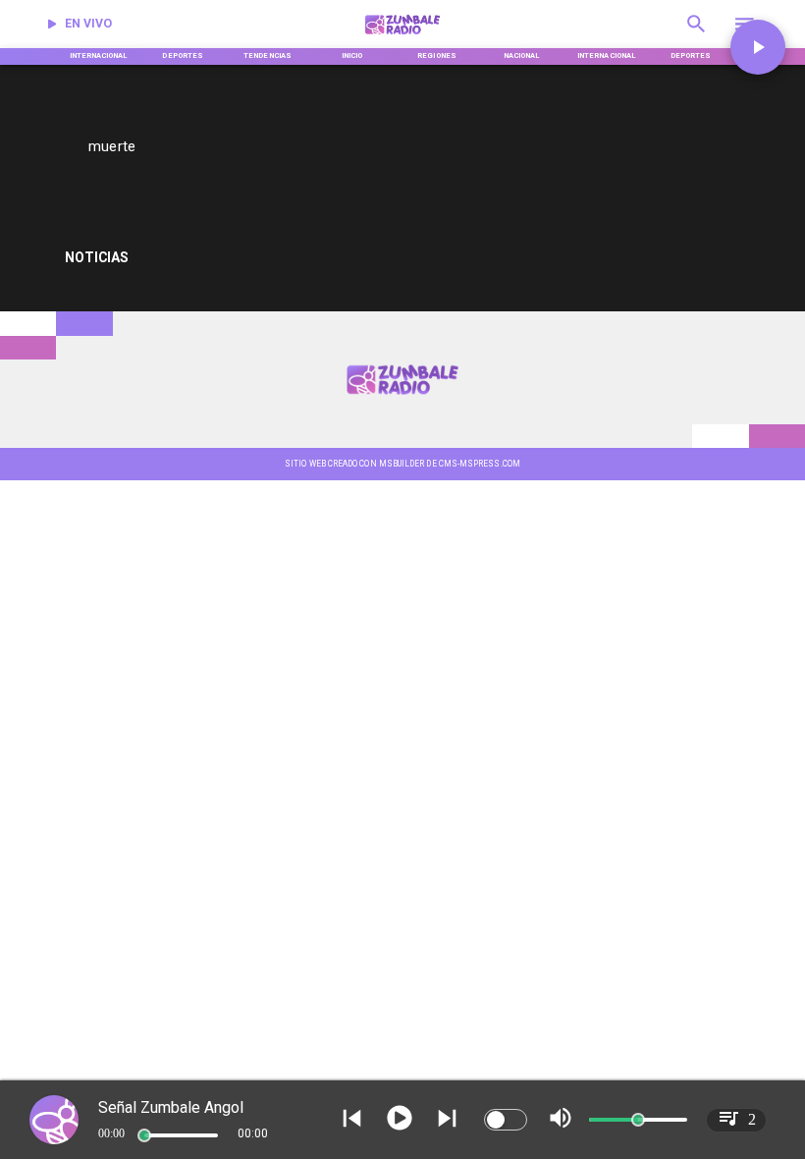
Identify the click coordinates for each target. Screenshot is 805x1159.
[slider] (144, 1135)
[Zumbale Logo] (402, 37)
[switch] (505, 1120)
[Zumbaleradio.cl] (696, 37)
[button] (757, 47)
